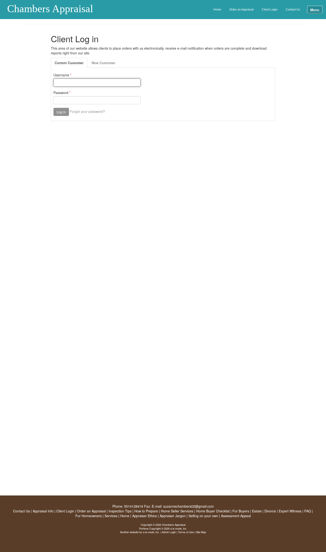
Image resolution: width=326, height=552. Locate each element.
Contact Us (293, 9)
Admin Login (169, 532)
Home (217, 9)
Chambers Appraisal (50, 9)
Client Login (270, 9)
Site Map (201, 532)
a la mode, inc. (151, 532)
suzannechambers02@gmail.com (188, 506)
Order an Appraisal (241, 9)
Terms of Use (186, 532)
